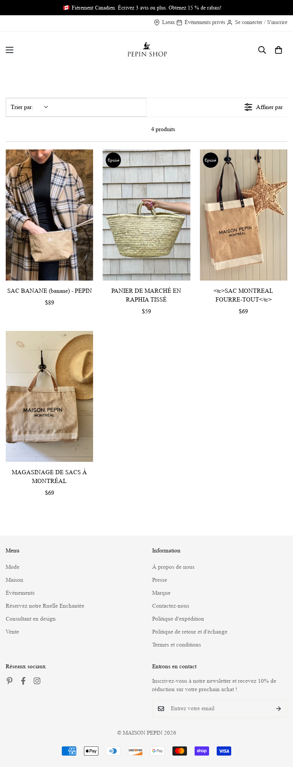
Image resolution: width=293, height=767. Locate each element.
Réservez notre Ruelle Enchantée (45, 606)
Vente (12, 632)
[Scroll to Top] (278, 725)
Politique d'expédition (178, 619)
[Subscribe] (278, 708)
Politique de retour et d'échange (189, 632)
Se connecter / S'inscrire (261, 22)
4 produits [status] (163, 129)
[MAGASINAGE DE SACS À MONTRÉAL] (49, 396)
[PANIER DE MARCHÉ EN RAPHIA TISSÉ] (146, 215)
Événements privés (205, 22)
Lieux (168, 22)
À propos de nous (173, 567)
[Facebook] (23, 681)
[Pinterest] (9, 681)
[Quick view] (85, 273)
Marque (161, 593)
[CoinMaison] (146, 50)
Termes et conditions (176, 645)
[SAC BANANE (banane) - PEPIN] (49, 215)
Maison (14, 580)
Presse (159, 580)
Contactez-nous (170, 606)
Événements (20, 593)
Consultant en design (31, 619)
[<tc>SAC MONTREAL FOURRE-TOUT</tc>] (243, 215)
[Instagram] (37, 681)
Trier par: (22, 107)
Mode (12, 567)
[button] (278, 50)
